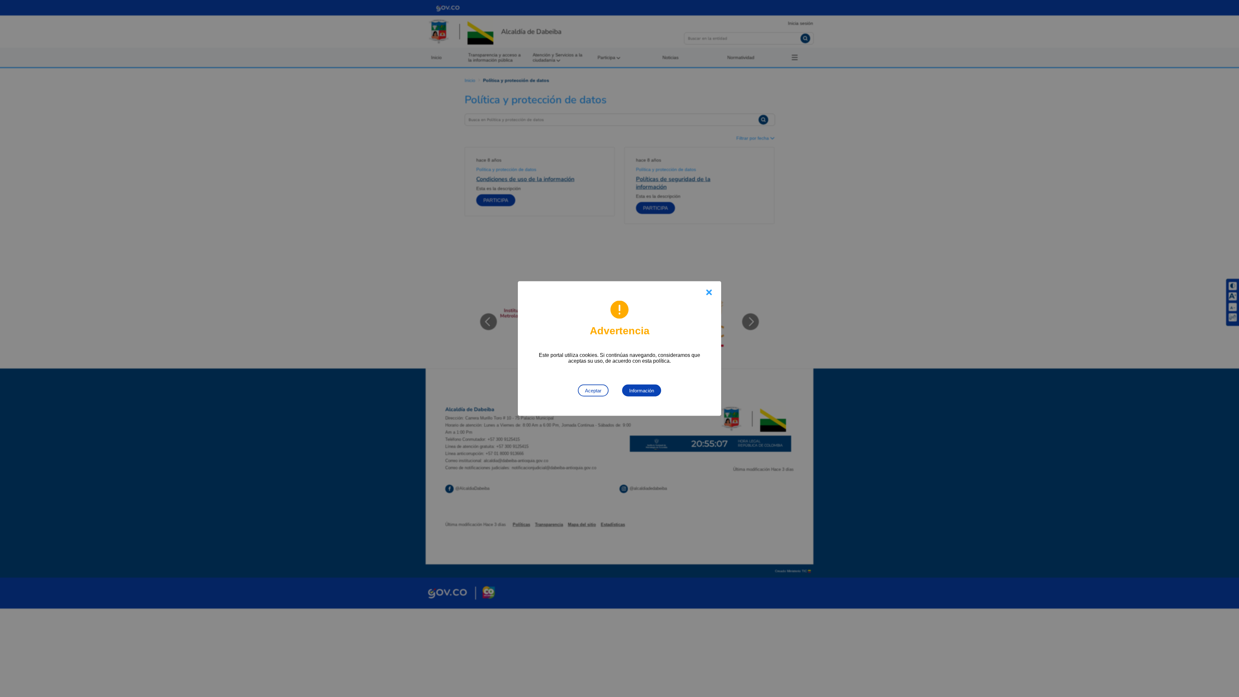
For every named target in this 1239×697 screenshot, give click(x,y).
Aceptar (593, 390)
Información (641, 390)
